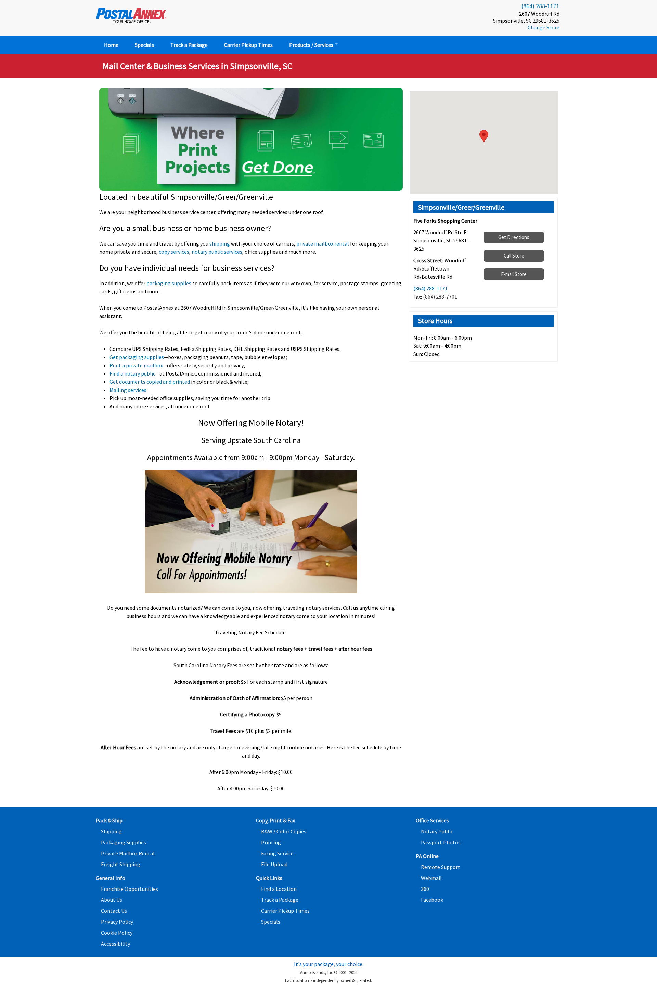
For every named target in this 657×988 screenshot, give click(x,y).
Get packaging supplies (137, 357)
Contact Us (114, 910)
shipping (219, 243)
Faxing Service (277, 853)
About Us (111, 899)
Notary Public (437, 831)
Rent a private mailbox (136, 365)
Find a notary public (132, 373)
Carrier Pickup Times (248, 44)
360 (425, 888)
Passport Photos (441, 842)
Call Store (514, 255)
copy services (174, 251)
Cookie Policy (116, 932)
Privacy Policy (117, 921)
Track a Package (189, 44)
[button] (483, 136)
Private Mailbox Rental (128, 853)
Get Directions (513, 237)
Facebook (432, 899)
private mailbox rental (322, 243)
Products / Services (311, 44)
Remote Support (440, 867)
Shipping (111, 831)
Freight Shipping (120, 864)
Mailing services (128, 389)
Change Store (543, 27)
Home (111, 44)
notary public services (217, 251)
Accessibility (115, 943)
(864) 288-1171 (540, 6)
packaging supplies (168, 283)
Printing (271, 842)
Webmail (431, 877)
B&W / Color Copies (283, 831)
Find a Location (279, 888)
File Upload (274, 864)
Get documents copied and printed (150, 381)
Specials (144, 44)
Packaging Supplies (123, 842)
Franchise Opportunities (129, 888)
